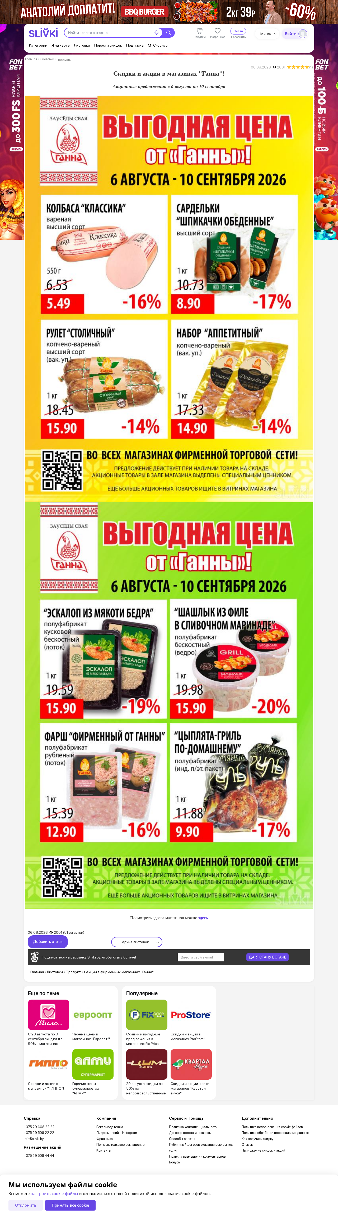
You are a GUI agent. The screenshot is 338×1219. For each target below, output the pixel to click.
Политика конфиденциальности (193, 1127)
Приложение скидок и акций (263, 1150)
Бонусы (175, 1162)
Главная (31, 59)
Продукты (64, 60)
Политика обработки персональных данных (275, 1133)
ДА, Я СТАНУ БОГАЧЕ (267, 957)
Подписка (135, 45)
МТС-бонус (157, 45)
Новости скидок (108, 45)
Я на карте (60, 45)
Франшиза (104, 1139)
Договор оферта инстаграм (190, 1133)
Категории (38, 45)
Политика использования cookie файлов (272, 1127)
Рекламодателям (109, 1127)
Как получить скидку (257, 1139)
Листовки (82, 45)
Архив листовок (135, 942)
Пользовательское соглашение (120, 1145)
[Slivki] (43, 32)
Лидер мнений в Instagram (116, 1133)
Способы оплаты (182, 1139)
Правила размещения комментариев (197, 1156)
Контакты (103, 1150)
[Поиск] (168, 32)
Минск (265, 34)
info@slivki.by (34, 1139)
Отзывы (247, 1145)
